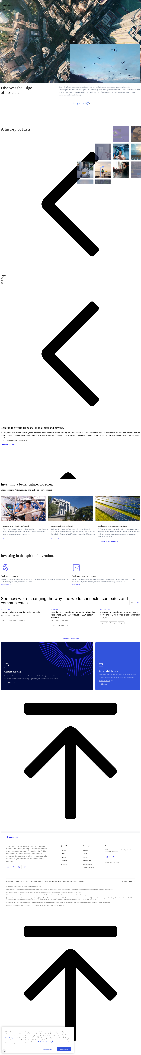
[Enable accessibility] (4, 1051)
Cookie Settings (47, 1049)
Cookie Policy (9, 1038)
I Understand (64, 1049)
